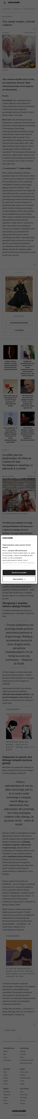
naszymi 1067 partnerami (17, 550)
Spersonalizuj (18, 579)
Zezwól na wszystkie (19, 572)
